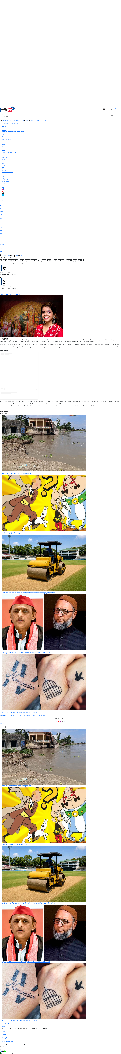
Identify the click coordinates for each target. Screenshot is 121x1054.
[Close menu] (0, 198)
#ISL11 (4, 126)
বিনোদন (27, 120)
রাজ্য (8, 120)
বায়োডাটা (3, 156)
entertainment (6, 1025)
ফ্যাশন (11, 131)
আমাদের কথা (4, 172)
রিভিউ (8, 152)
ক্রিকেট (3, 139)
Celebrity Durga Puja (20, 715)
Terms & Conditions (7, 1041)
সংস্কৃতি (10, 152)
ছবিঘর (38, 120)
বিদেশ (14, 120)
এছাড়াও (1, 251)
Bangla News (3, 715)
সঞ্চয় (45, 120)
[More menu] (120, 120)
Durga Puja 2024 (30, 715)
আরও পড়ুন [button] (2, 723)
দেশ (10, 120)
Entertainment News (40, 715)
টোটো (19, 131)
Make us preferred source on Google (10, 294)
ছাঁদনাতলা (4, 185)
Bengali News (11, 715)
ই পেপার (3, 162)
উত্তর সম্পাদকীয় (10, 172)
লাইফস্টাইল (33, 120)
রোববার (3, 175)
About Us (4, 1031)
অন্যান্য (9, 139)
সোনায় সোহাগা (4, 183)
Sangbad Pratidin (6, 1023)
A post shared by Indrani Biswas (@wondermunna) (19, 397)
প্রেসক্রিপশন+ (18, 120)
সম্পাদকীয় (4, 170)
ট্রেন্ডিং (3, 165)
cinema (4, 1026)
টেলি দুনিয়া (14, 152)
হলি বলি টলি (4, 152)
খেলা (23, 120)
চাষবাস (3, 159)
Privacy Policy (5, 1038)
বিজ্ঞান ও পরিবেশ (5, 157)
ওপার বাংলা (4, 146)
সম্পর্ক (9, 131)
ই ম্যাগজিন (4, 163)
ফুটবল (6, 139)
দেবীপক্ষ (3, 178)
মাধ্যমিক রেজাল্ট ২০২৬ (6, 180)
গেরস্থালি (22, 131)
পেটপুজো (14, 131)
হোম (3, 125)
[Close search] (103, 111)
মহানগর (4, 120)
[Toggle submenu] (0, 254)
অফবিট (3, 143)
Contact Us (5, 1034)
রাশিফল (42, 120)
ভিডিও (3, 168)
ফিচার (3, 176)
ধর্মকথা (3, 144)
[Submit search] (112, 115)
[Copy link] (2, 277)
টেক (17, 131)
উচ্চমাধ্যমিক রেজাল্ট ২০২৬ (7, 181)
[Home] (7, 109)
